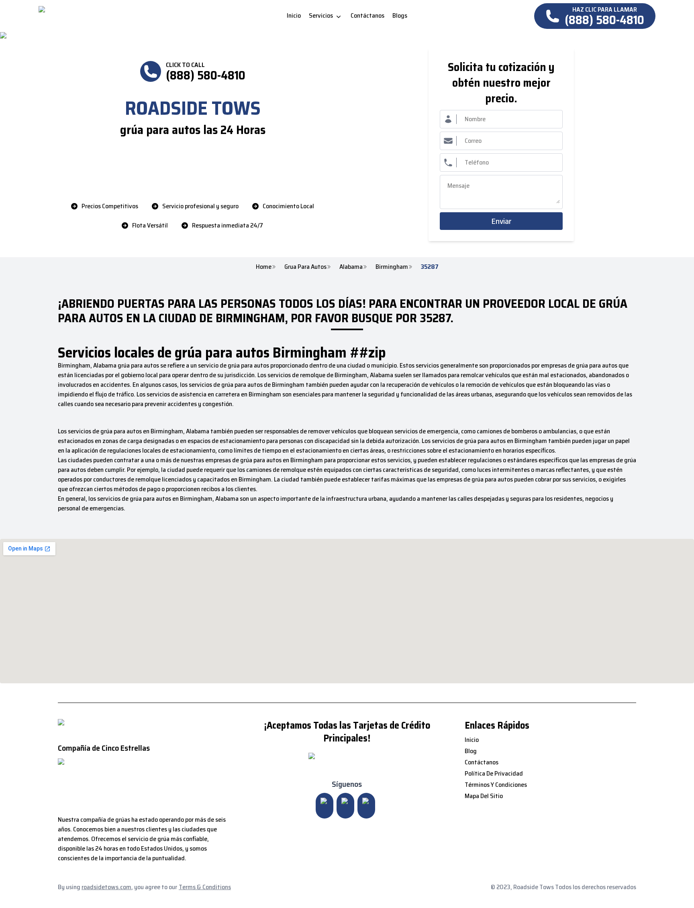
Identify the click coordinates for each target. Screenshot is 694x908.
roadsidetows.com (106, 887)
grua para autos (305, 267)
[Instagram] (324, 806)
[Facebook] (366, 806)
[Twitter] (345, 806)
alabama (351, 267)
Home (263, 267)
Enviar (501, 221)
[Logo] (106, 16)
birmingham (392, 267)
